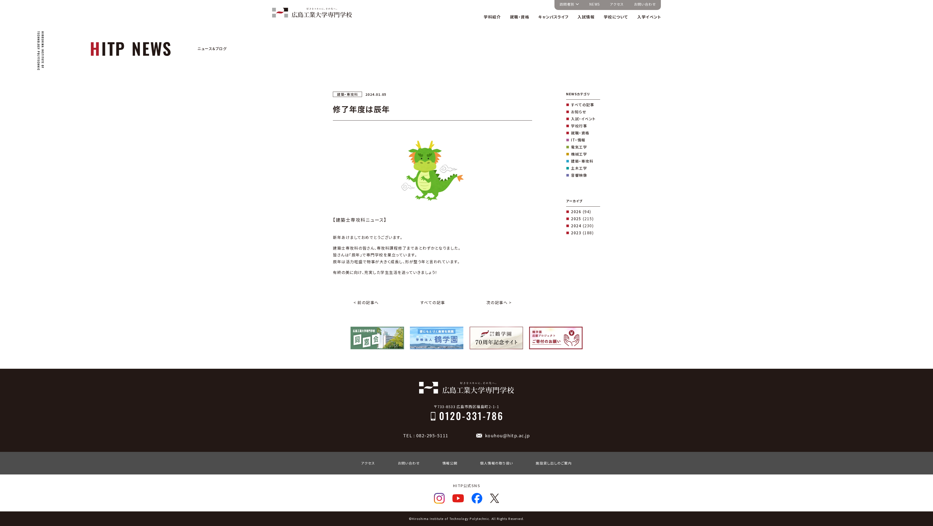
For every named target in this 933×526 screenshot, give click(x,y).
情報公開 (450, 463)
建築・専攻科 (582, 161)
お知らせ (578, 111)
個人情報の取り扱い (496, 463)
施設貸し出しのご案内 (554, 463)
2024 (576, 225)
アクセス (617, 4)
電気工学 (579, 146)
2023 (576, 232)
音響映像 (579, 175)
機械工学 (579, 154)
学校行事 (579, 125)
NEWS (594, 4)
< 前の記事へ (366, 302)
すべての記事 (432, 302)
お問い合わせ (645, 4)
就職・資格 (580, 132)
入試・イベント (583, 118)
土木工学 (579, 168)
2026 (576, 211)
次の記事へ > (499, 302)
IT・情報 (578, 139)
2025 (576, 218)
